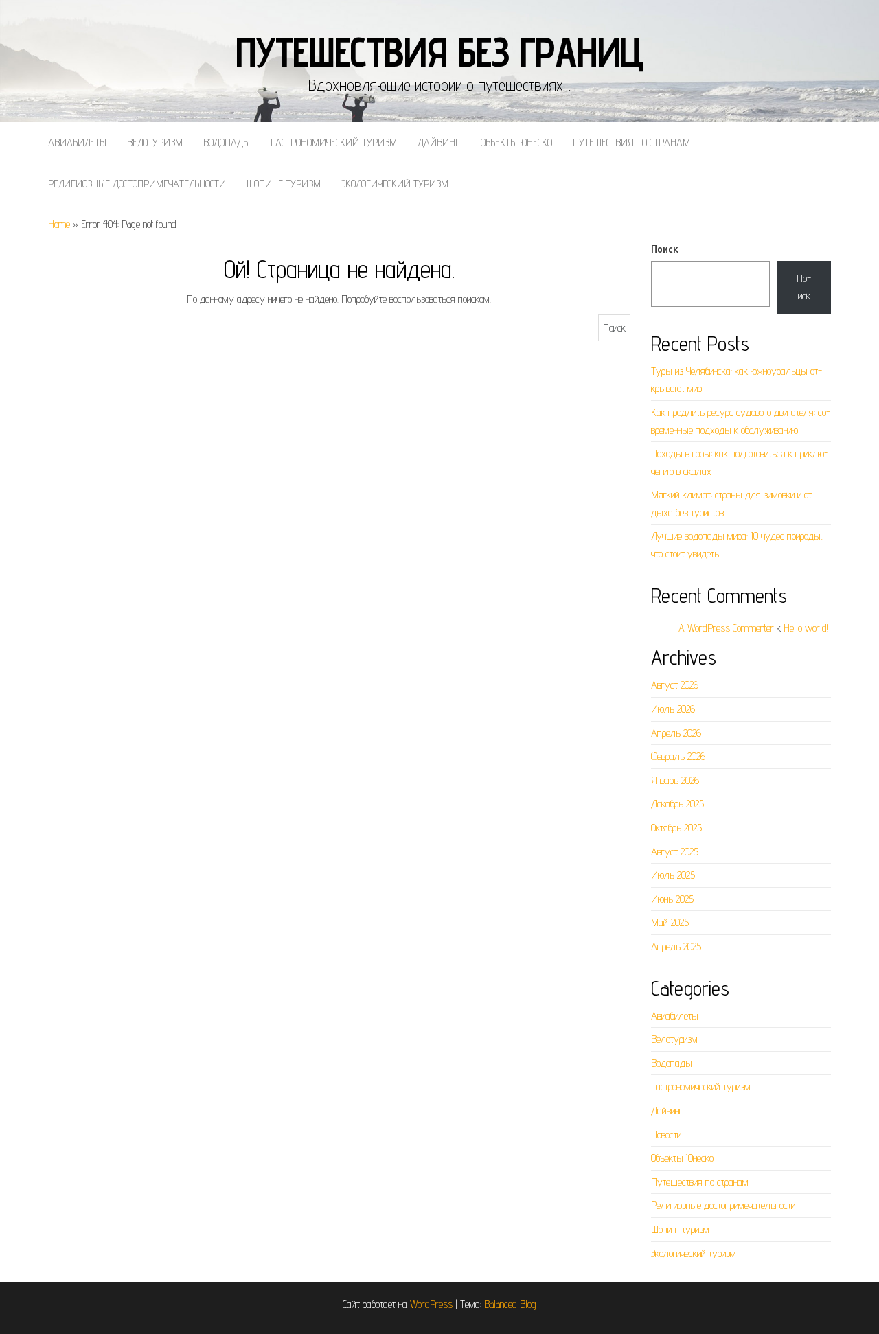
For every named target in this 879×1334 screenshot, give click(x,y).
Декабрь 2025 (677, 803)
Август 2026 (674, 684)
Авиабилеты (77, 142)
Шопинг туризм (284, 183)
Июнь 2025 (672, 899)
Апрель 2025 (676, 946)
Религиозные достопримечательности (137, 183)
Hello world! (806, 627)
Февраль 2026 (678, 756)
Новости (666, 1134)
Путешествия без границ (440, 51)
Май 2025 (670, 922)
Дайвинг (439, 142)
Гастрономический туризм (334, 142)
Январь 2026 (675, 780)
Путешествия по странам (631, 142)
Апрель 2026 (676, 732)
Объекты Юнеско (516, 142)
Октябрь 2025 (676, 827)
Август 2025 (674, 851)
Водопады (226, 142)
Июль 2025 (673, 875)
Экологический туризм (394, 183)
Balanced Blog (510, 1304)
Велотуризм (155, 142)
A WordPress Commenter (726, 627)
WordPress (431, 1304)
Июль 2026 (673, 708)
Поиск (664, 248)
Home (59, 224)
